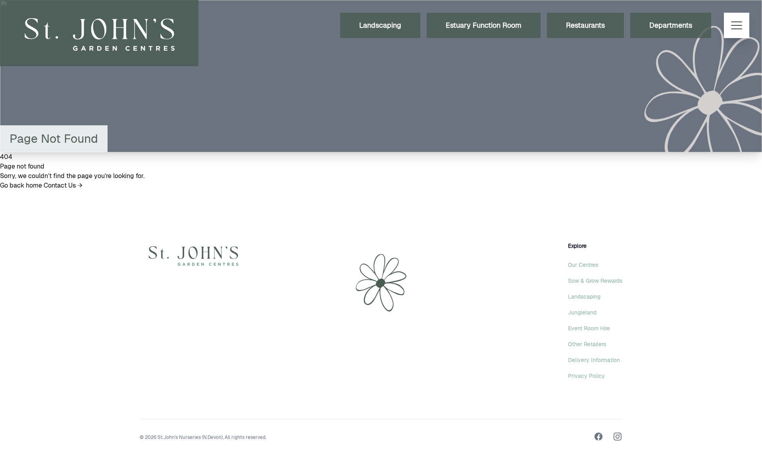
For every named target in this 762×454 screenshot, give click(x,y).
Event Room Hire (589, 328)
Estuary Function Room (483, 25)
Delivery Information (594, 360)
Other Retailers (587, 344)
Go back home (22, 185)
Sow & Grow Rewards (595, 280)
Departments (670, 25)
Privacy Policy (586, 375)
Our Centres (583, 264)
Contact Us (63, 185)
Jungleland (582, 312)
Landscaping (380, 25)
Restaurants (585, 25)
